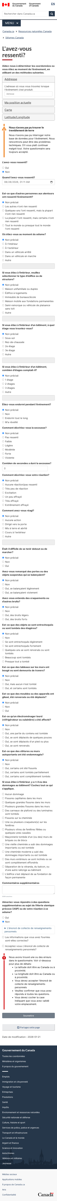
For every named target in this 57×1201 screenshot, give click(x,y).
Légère (9, 445)
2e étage (10, 346)
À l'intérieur (11, 243)
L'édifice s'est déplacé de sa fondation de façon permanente (28, 876)
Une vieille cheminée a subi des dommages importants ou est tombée (29, 846)
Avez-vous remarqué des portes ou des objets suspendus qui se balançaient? (25, 573)
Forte (8, 453)
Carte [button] (8, 110)
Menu (13, 23)
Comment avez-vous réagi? (18, 510)
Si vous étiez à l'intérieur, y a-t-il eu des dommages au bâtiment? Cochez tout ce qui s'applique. (27, 785)
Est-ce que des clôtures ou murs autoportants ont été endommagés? (23, 753)
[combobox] (28, 93)
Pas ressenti (11, 437)
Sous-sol (10, 338)
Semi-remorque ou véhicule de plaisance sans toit (27, 307)
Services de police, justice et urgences (20, 1127)
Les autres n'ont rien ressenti (21, 206)
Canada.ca (8, 31)
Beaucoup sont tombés (18, 657)
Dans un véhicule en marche (20, 256)
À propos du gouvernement (15, 1066)
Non (7, 171)
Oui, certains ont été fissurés (21, 768)
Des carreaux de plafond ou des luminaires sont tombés (28, 812)
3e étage (10, 350)
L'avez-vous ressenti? (14, 162)
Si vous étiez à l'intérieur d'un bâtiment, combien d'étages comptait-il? (24, 368)
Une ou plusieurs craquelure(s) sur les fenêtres (26, 824)
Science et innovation (12, 1148)
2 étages (10, 383)
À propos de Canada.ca (13, 1184)
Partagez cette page (30, 1027)
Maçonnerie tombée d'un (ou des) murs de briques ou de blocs (28, 838)
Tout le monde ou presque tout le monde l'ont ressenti (27, 227)
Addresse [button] (11, 79)
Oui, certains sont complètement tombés (27, 776)
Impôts (5, 1107)
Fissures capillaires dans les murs (23, 798)
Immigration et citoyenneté (15, 1081)
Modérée (10, 449)
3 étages (10, 387)
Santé (5, 1102)
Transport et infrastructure (14, 1132)
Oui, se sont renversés (17, 745)
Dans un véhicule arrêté (18, 252)
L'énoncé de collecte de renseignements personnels (28, 930)
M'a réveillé (11, 422)
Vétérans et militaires (12, 1158)
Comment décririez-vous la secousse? (24, 427)
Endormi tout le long (16, 418)
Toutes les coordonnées (13, 1056)
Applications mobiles (12, 1179)
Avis (4, 1189)
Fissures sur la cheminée (18, 817)
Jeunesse (6, 1163)
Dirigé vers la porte (16, 524)
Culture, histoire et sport (13, 1122)
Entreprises (7, 1092)
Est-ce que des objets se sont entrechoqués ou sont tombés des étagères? (27, 626)
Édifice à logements (16, 293)
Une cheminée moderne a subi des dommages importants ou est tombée (26, 853)
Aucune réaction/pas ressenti (21, 484)
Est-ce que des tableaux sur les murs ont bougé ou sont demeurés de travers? (25, 669)
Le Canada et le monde (13, 1138)
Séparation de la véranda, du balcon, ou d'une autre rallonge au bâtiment (27, 868)
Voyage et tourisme (11, 1087)
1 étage (9, 379)
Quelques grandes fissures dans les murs (27, 802)
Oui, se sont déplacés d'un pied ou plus (27, 741)
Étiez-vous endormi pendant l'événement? (26, 404)
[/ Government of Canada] (21, 4)
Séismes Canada (14, 37)
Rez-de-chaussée (14, 342)
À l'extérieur (11, 247)
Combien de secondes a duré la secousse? (26, 463)
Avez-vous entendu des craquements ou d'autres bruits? (25, 600)
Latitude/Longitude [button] (17, 117)
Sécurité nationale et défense (16, 1117)
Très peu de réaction (16, 488)
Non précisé (11, 202)
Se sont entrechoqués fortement (23, 645)
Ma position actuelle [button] (18, 102)
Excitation (10, 492)
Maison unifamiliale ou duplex (21, 288)
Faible (8, 441)
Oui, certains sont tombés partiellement (27, 772)
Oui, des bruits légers (16, 615)
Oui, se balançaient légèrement (22, 588)
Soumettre (28, 1015)
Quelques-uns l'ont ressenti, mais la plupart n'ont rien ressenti (29, 212)
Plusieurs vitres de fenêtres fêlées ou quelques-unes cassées (25, 831)
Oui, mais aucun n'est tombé (20, 684)
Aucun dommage (14, 794)
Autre (8, 260)
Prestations (7, 1097)
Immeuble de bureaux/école (20, 297)
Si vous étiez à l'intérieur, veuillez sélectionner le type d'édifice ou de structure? (22, 276)
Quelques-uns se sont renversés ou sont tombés (27, 652)
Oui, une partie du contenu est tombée (26, 733)
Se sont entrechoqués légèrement (23, 641)
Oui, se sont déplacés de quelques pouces (28, 737)
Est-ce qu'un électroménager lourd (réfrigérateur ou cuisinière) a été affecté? (26, 718)
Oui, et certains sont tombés (21, 688)
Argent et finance (10, 1143)
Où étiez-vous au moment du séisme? (24, 234)
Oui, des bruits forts (16, 619)
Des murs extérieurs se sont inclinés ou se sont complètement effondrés (28, 861)
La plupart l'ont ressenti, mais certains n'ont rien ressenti (29, 219)
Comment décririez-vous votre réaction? (25, 474)
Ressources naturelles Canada (35, 31)
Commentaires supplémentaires (20, 882)
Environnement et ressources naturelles (21, 1112)
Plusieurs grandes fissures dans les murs (27, 806)
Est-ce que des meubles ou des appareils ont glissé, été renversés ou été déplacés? (28, 695)
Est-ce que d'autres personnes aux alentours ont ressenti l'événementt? (28, 195)
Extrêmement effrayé (16, 504)
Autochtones (8, 1153)
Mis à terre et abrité (16, 528)
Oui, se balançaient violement (21, 592)
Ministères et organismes (14, 1061)
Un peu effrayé (13, 496)
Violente (9, 457)
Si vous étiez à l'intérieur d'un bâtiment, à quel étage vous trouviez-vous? (28, 327)
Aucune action (13, 520)
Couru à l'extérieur (15, 532)
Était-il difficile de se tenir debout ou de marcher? (24, 550)
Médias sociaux (9, 1174)
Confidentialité (9, 1194)
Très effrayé (11, 500)
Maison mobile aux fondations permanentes (29, 301)
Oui (7, 167)
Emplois (6, 1076)
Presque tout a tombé (17, 661)
